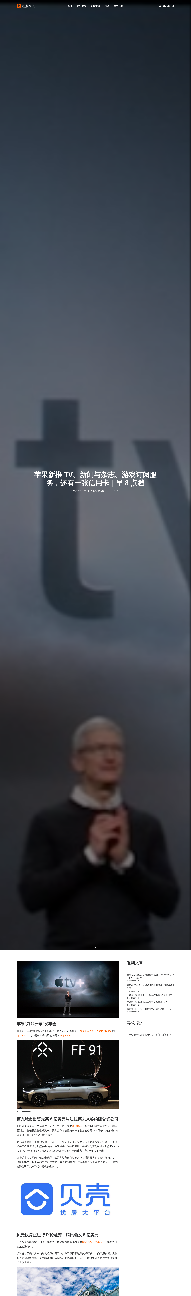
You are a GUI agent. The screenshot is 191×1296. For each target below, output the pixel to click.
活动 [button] (107, 6)
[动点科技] (26, 6)
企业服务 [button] (81, 6)
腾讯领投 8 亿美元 (92, 1263)
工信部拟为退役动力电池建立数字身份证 (147, 1023)
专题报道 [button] (95, 6)
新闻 (94, 502)
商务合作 (118, 6)
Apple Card (66, 1056)
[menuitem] (70, 6)
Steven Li (115, 502)
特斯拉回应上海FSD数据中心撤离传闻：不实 (149, 1030)
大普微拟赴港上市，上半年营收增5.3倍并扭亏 (149, 1016)
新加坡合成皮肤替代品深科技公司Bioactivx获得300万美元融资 (150, 998)
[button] (160, 6)
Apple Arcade (104, 1052)
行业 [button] (70, 6)
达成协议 (77, 1147)
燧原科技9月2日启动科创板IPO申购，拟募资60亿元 (150, 1008)
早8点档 (101, 502)
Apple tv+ (22, 1056)
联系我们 (164, 1056)
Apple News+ (87, 1052)
